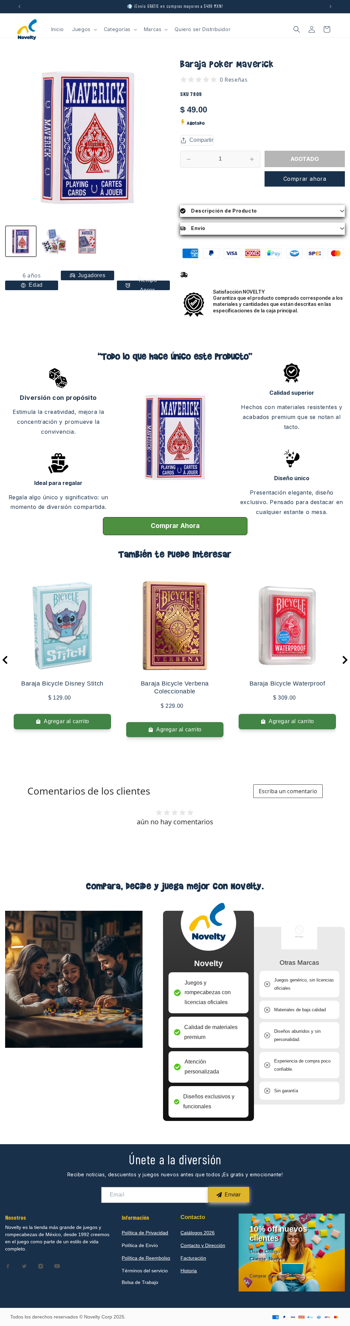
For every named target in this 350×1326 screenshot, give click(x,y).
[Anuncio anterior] (19, 6)
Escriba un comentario (288, 791)
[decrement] (188, 159)
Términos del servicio (145, 1270)
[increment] (252, 159)
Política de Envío (140, 1245)
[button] (84, 29)
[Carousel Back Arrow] (5, 660)
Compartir (201, 140)
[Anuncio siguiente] (330, 6)
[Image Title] (8, 1266)
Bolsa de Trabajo (140, 1282)
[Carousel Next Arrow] (345, 660)
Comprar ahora (304, 178)
